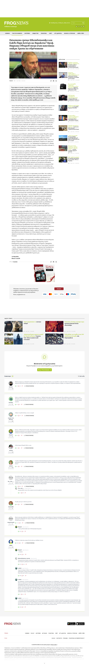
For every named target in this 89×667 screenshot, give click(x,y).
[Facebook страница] (79, 26)
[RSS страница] (84, 26)
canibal (19, 568)
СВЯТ (56, 633)
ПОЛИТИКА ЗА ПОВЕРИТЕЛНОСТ (77, 638)
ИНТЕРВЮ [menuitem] (27, 33)
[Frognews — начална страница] (12, 624)
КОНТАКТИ (59, 638)
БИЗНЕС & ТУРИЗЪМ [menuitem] (69, 33)
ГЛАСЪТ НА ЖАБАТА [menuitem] (17, 33)
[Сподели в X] (56, 81)
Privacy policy (54, 644)
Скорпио (11, 435)
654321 (10, 545)
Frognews (15, 261)
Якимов (20, 527)
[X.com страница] (81, 26)
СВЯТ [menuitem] (50, 33)
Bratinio (11, 387)
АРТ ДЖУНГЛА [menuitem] (58, 33)
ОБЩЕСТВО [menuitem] (35, 33)
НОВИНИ (27, 633)
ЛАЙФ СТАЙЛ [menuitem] (80, 33)
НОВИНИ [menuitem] (7, 33)
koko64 (11, 450)
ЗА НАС (53, 638)
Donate (59, 289)
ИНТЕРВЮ (38, 633)
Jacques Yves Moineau (11, 418)
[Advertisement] (44, 9)
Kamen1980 (10, 507)
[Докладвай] (22, 386)
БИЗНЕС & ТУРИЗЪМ (72, 633)
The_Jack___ (11, 481)
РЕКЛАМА (65, 638)
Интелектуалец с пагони (24, 558)
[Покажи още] (44, 663)
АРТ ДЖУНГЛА (62, 633)
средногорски (10, 522)
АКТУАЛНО (44, 633)
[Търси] (83, 23)
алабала (11, 466)
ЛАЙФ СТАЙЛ (82, 633)
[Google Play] (71, 623)
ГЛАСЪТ (11, 80)
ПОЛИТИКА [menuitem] (44, 33)
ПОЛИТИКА (51, 633)
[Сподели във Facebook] (54, 81)
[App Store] (80, 623)
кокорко (11, 402)
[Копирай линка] (51, 81)
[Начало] (76, 26)
